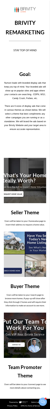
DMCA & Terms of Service (30, 406)
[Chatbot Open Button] (43, 402)
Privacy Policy (12, 406)
